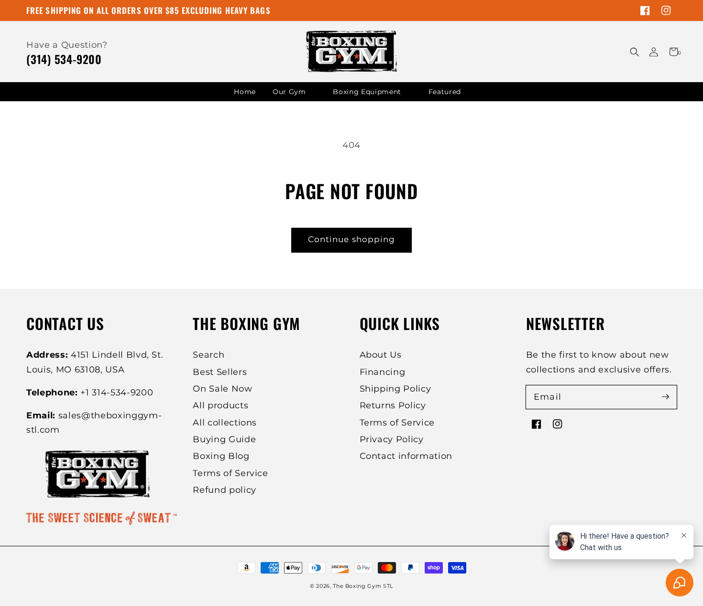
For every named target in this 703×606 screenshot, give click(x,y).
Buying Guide (224, 439)
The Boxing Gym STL (363, 586)
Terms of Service (230, 473)
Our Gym (289, 91)
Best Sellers (220, 372)
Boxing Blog (221, 456)
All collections (225, 422)
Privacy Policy (392, 439)
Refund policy (224, 490)
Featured (444, 91)
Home (245, 91)
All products (220, 405)
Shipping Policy (395, 388)
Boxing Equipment (367, 91)
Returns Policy (393, 405)
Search (208, 355)
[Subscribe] (665, 396)
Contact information (406, 456)
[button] (634, 52)
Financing (383, 372)
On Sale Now (222, 388)
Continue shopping (351, 239)
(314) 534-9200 (64, 59)
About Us (381, 355)
